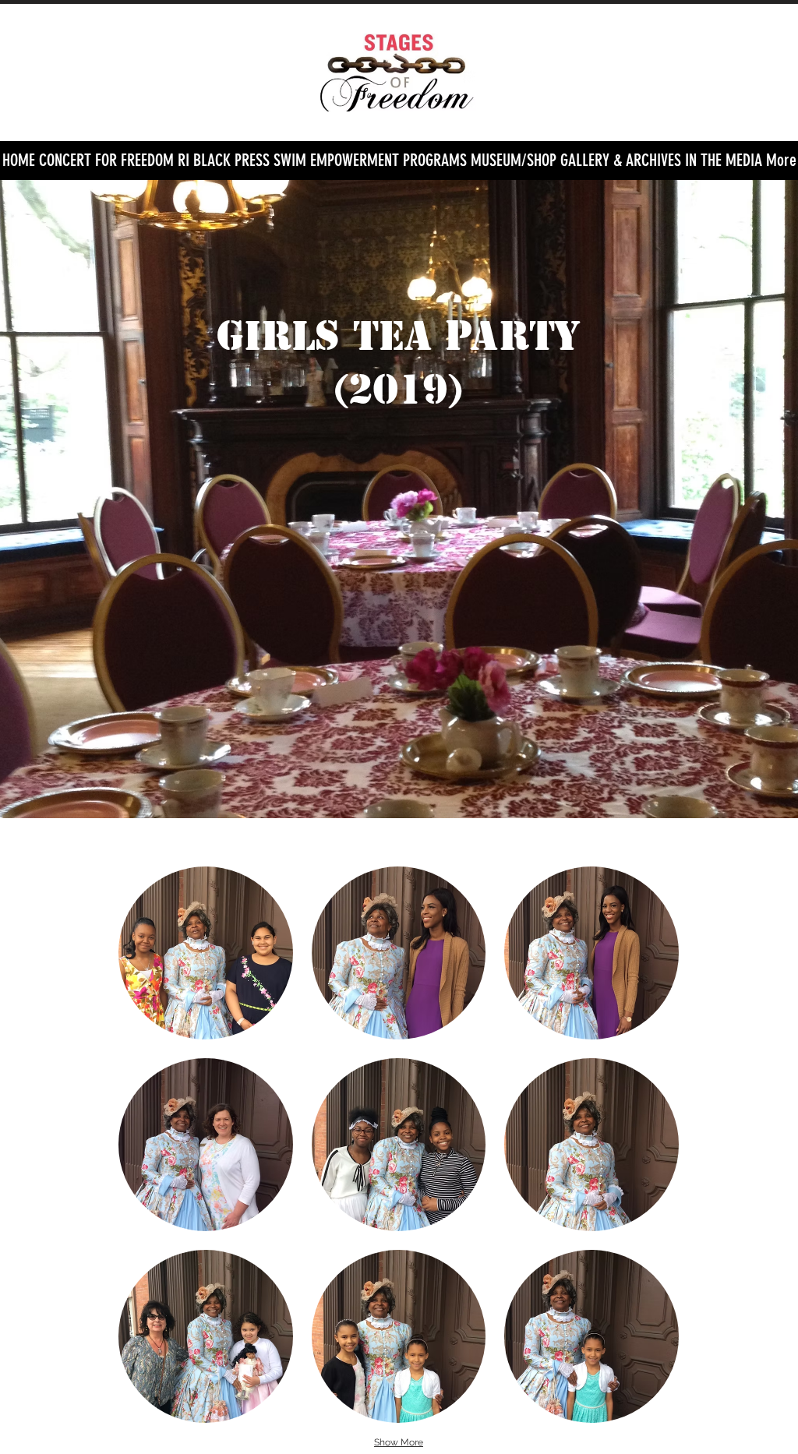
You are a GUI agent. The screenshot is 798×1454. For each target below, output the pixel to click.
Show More (398, 1442)
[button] (434, 160)
